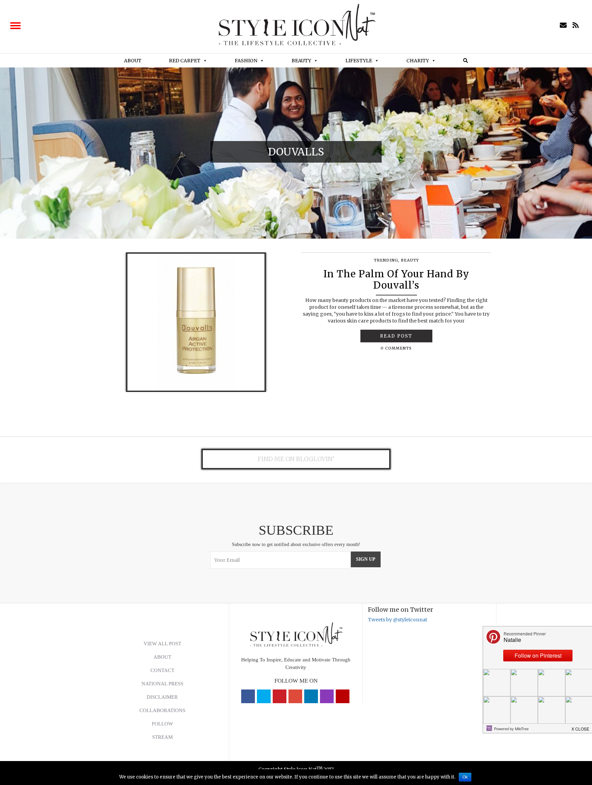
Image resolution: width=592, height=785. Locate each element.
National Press (162, 683)
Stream (162, 737)
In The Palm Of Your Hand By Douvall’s (396, 280)
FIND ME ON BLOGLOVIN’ (296, 459)
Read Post (396, 336)
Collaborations (162, 710)
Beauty (301, 61)
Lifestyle (358, 61)
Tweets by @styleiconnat (397, 620)
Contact (162, 670)
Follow (162, 723)
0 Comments (396, 348)
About (132, 61)
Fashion (246, 61)
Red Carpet (184, 61)
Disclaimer (162, 697)
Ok (465, 777)
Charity (417, 61)
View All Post (162, 643)
